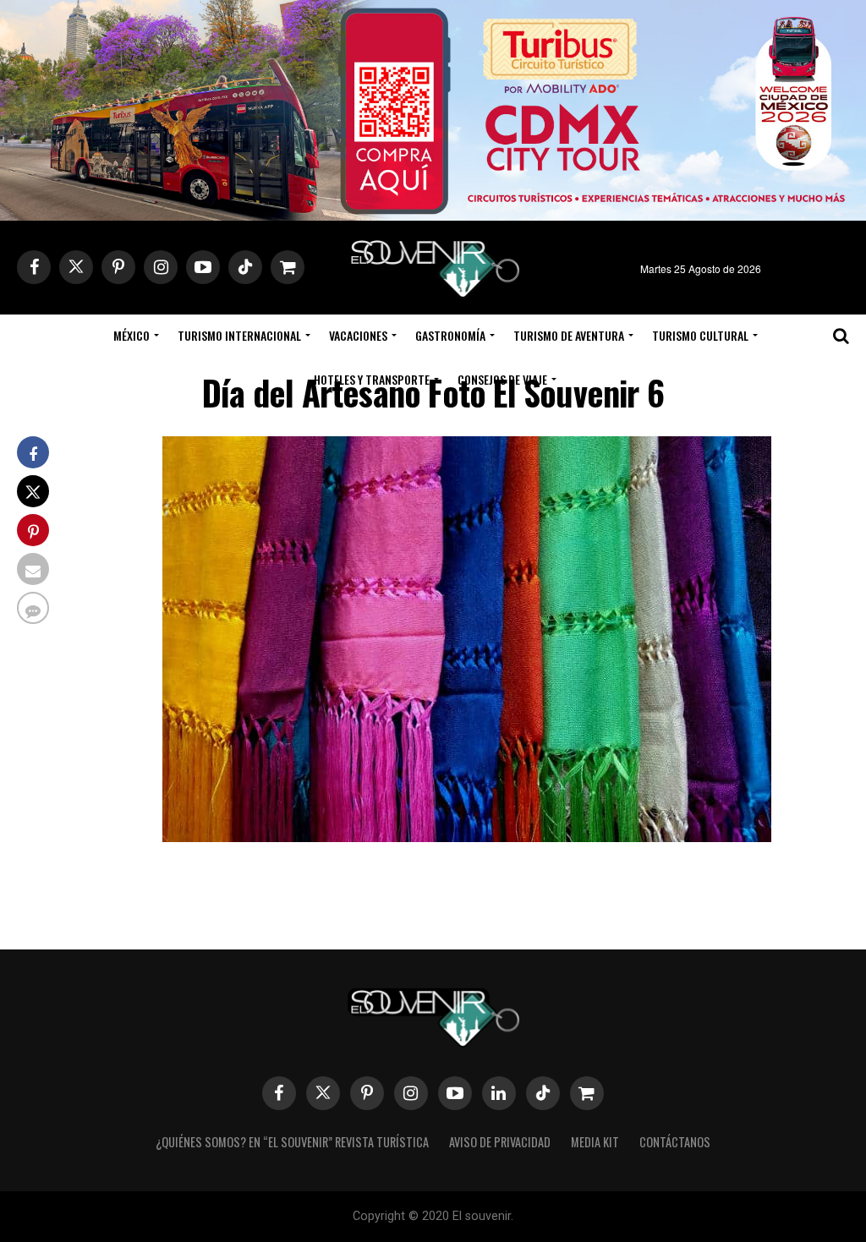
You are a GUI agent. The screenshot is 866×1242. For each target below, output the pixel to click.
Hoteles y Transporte (372, 379)
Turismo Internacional (239, 335)
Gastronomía (450, 335)
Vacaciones (358, 335)
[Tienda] (587, 1093)
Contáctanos (674, 1142)
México (131, 335)
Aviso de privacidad (500, 1142)
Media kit (595, 1142)
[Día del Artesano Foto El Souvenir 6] (466, 836)
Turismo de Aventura (568, 335)
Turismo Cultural (700, 335)
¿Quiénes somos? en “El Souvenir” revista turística (292, 1142)
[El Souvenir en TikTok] (543, 1093)
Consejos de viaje (502, 379)
